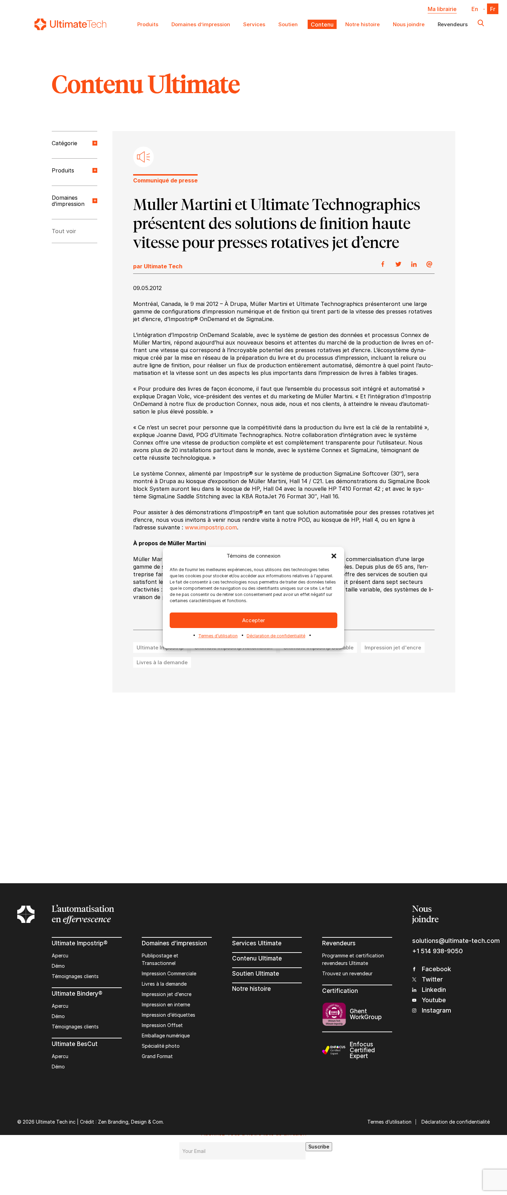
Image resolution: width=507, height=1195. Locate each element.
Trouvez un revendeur (347, 973)
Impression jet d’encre (166, 994)
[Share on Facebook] (383, 264)
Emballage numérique (166, 1035)
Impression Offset (162, 1025)
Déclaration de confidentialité (276, 635)
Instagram (436, 1010)
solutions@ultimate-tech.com (451, 940)
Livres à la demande (164, 984)
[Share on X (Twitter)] (398, 264)
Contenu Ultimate (257, 958)
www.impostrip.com (211, 527)
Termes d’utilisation (218, 635)
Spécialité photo (161, 1046)
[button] (333, 555)
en (474, 9)
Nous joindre (409, 24)
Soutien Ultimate (255, 973)
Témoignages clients (75, 976)
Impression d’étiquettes (168, 1015)
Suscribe (318, 1146)
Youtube (434, 1000)
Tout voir (64, 231)
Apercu (60, 955)
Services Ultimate (256, 943)
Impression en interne (166, 1004)
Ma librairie (442, 9)
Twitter (432, 979)
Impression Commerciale (169, 973)
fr (492, 9)
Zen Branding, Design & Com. (131, 1122)
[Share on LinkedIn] (414, 264)
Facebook (436, 969)
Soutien (288, 24)
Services (254, 24)
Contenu (321, 24)
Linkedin (434, 989)
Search (481, 24)
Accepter (253, 620)
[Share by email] (429, 264)
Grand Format (157, 1056)
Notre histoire (362, 24)
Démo (58, 966)
